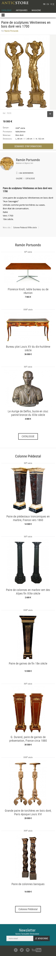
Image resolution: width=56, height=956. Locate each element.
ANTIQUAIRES (21, 10)
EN (48, 4)
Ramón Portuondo (28, 160)
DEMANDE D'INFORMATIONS (28, 146)
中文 (52, 4)
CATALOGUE (6, 10)
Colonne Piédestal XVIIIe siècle (25, 227)
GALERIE (19, 179)
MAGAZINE (36, 10)
